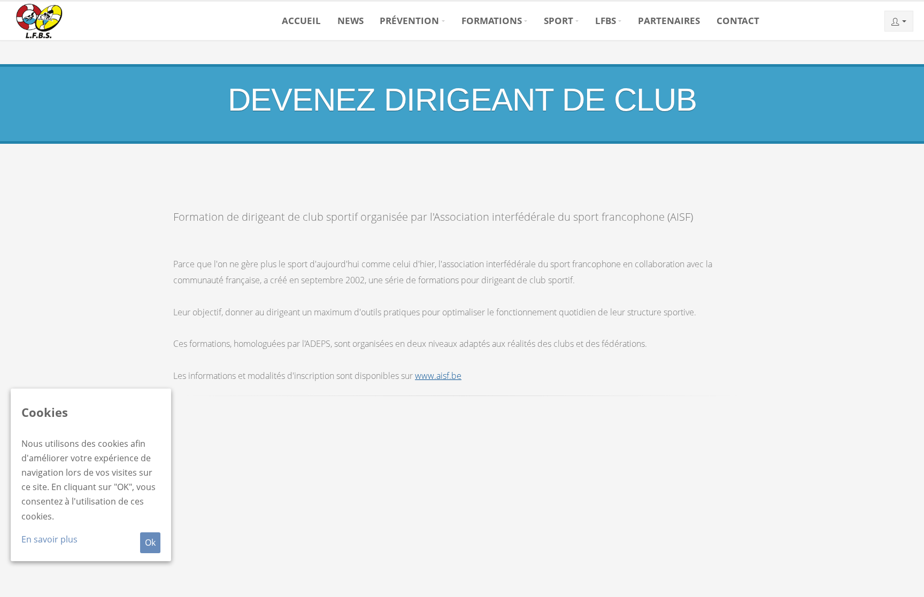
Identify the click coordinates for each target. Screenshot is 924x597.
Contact (738, 20)
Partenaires (669, 20)
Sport (558, 20)
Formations (491, 20)
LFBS (605, 20)
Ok (150, 542)
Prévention (409, 20)
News (350, 20)
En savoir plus (49, 539)
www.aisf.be (438, 376)
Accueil (301, 20)
